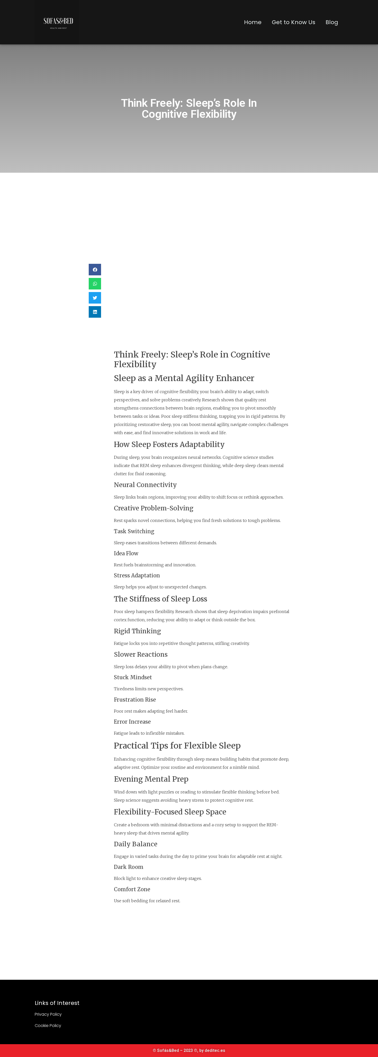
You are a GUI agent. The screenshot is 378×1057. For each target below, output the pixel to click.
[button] (95, 269)
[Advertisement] (189, 211)
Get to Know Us (293, 22)
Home (253, 22)
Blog (332, 22)
